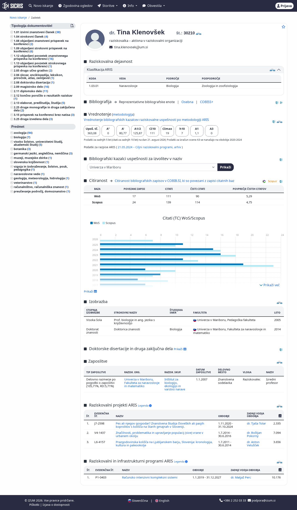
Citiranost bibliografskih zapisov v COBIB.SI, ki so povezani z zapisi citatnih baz (174, 180)
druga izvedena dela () (36, 119)
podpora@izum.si (263, 500)
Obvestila (154, 5)
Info (131, 5)
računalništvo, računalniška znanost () (41, 187)
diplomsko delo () (34, 91)
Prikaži (225, 167)
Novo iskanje (43, 5)
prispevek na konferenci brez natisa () (47, 115)
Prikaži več (271, 285)
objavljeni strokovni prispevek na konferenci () (40, 49)
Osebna (187, 102)
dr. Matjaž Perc (241, 477)
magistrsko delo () (34, 87)
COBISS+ (206, 102)
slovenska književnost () (31, 162)
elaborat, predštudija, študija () (42, 103)
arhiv (178, 147)
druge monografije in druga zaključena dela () (44, 108)
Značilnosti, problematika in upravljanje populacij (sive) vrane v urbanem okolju (159, 434)
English (163, 501)
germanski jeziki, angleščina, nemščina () (43, 153)
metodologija (123, 114)
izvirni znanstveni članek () (40, 32)
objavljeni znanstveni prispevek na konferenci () (41, 42)
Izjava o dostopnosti (56, 505)
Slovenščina (139, 501)
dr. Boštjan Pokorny (254, 434)
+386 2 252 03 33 (235, 500)
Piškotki (34, 505)
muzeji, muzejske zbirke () (33, 158)
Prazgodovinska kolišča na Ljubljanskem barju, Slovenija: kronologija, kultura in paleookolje (164, 443)
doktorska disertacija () (37, 82)
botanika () (22, 149)
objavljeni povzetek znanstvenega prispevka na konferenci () (41, 57)
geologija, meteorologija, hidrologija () (41, 178)
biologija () (22, 137)
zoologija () (23, 133)
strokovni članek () (34, 36)
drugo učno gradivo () (36, 71)
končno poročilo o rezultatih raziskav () (43, 97)
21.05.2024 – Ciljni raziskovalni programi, (146, 147)
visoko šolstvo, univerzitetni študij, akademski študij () (38, 143)
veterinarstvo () (25, 183)
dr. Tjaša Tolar (257, 423)
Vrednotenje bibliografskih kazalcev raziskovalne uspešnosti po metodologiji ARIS (146, 119)
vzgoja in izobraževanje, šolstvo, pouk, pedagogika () (41, 168)
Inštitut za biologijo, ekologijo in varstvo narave (174, 384)
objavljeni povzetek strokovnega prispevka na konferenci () (40, 64)
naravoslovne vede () (29, 174)
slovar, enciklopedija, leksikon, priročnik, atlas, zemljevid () (38, 76)
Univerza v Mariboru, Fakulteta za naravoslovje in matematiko (141, 382)
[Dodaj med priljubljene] (283, 27)
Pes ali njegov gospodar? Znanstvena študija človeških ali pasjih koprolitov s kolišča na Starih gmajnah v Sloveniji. (160, 425)
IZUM (32, 500)
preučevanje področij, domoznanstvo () (42, 191)
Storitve (108, 5)
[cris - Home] (12, 6)
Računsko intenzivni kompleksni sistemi (150, 477)
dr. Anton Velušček (253, 443)
